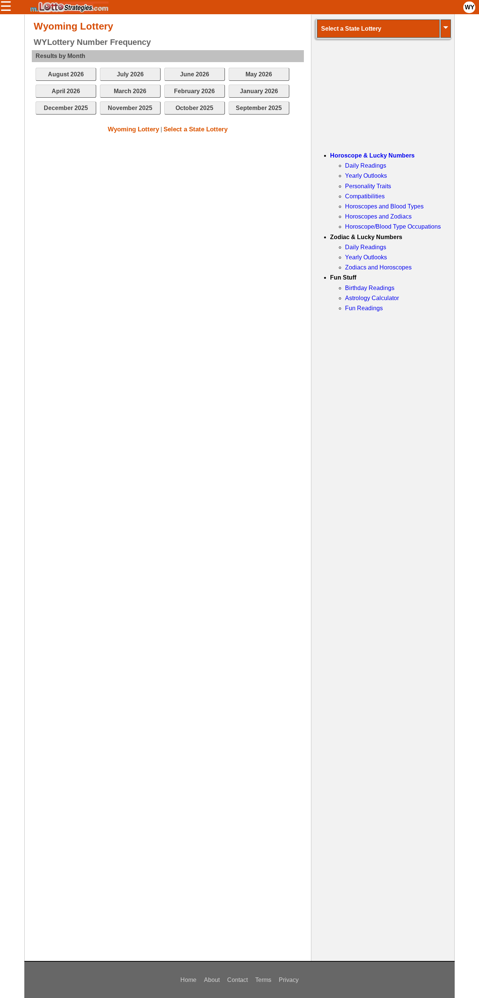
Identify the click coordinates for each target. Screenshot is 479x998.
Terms (263, 980)
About (212, 980)
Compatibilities (365, 196)
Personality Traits (368, 186)
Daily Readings (365, 165)
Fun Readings (364, 308)
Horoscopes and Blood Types (384, 206)
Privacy (289, 980)
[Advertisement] (168, 195)
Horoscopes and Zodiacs (378, 216)
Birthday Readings (369, 288)
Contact (237, 980)
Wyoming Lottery (133, 129)
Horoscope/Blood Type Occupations (393, 226)
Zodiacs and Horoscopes (378, 267)
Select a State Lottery (196, 129)
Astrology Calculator (372, 298)
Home (188, 980)
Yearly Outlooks (366, 176)
